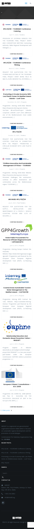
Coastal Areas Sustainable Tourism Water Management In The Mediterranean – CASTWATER (17, 290)
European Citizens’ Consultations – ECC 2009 (17, 385)
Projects (23, 102)
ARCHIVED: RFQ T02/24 (17, 199)
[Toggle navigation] (26, 3)
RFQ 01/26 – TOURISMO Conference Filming (17, 64)
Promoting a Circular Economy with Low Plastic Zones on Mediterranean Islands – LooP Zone (17, 96)
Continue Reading (16, 54)
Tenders (22, 35)
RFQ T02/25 (17, 132)
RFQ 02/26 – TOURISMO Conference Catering (17, 30)
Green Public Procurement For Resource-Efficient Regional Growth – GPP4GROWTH (17, 240)
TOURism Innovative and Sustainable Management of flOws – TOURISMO (17, 164)
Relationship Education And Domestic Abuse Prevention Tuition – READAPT (17, 338)
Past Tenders (21, 203)
